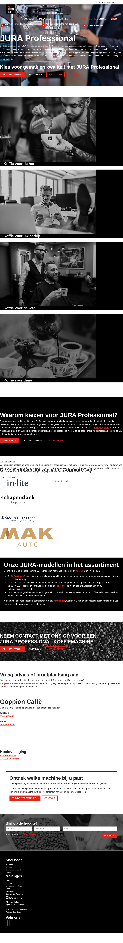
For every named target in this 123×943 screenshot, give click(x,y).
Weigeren (12, 477)
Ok (3, 477)
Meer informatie (61, 481)
